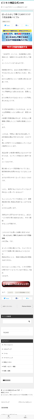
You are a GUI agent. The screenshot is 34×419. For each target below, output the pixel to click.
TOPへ (25, 417)
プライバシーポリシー (25, 402)
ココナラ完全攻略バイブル (22, 292)
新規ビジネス (6, 21)
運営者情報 (4, 407)
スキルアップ (8, 349)
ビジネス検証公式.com (12, 3)
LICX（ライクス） (8, 306)
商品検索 (6, 332)
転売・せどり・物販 (9, 366)
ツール (6, 353)
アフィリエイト (8, 345)
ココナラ (10, 292)
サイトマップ (5, 402)
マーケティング (8, 357)
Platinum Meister (26, 306)
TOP (11, 390)
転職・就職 (7, 371)
